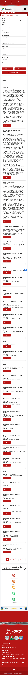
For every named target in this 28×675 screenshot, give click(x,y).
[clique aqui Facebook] (10, 669)
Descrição (5, 57)
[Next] (23, 559)
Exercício (5, 46)
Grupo (4, 24)
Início (3, 15)
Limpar (20, 68)
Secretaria (5, 41)
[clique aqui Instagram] (17, 669)
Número (5, 51)
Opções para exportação (14, 72)
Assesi (8, 673)
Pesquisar (8, 68)
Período (5, 62)
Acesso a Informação (10, 15)
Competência (6, 35)
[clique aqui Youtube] (14, 669)
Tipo (4, 30)
